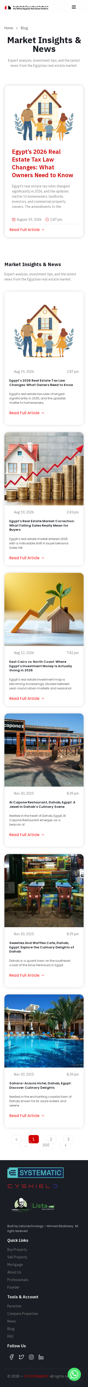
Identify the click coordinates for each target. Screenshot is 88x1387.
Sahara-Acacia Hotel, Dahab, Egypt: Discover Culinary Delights (40, 1085)
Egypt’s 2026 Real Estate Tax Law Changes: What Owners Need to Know (42, 163)
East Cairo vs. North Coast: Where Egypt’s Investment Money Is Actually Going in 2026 (40, 666)
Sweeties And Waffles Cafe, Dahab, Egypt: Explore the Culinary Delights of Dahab (41, 947)
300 (46, 1144)
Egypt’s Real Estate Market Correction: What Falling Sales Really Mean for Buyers (42, 525)
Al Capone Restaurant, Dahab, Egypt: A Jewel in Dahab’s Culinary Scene (42, 804)
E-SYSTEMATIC (36, 1376)
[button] (74, 6)
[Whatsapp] (74, 1374)
